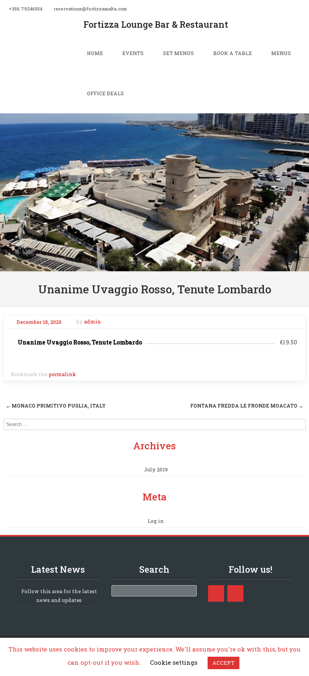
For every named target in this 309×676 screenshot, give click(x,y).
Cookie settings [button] (174, 662)
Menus (281, 53)
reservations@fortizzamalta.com (90, 9)
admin (92, 322)
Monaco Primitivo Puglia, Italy (56, 405)
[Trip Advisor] (235, 593)
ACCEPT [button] (223, 662)
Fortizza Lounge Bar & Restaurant (155, 24)
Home (95, 53)
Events (133, 53)
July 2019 (156, 469)
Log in (156, 521)
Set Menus (178, 53)
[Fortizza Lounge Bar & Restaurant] (154, 266)
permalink (62, 374)
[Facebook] (304, 8)
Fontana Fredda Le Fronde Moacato (246, 405)
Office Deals (105, 93)
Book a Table (232, 53)
